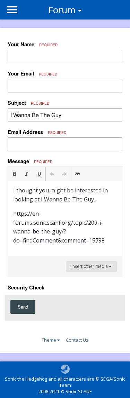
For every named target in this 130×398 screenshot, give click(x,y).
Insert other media (90, 266)
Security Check (26, 287)
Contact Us (77, 340)
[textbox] (65, 218)
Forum (62, 9)
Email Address (37, 132)
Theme (49, 340)
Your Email (32, 73)
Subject (28, 102)
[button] (14, 174)
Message (30, 161)
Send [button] (23, 306)
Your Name (33, 44)
